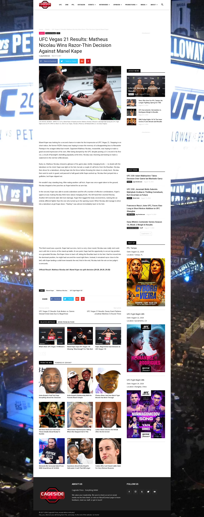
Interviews (103, 5)
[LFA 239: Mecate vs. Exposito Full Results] (146, 86)
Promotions (130, 5)
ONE (66, 5)
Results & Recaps (50, 33)
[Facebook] (129, 491)
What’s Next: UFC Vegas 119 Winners (51, 347)
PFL (73, 5)
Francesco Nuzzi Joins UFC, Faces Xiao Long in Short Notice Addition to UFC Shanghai (144, 208)
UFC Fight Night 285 (135, 314)
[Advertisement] (102, 17)
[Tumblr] (142, 491)
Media (143, 5)
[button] (162, 3)
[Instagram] (135, 491)
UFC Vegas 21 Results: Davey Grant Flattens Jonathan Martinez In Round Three (104, 312)
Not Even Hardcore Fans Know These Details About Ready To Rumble (49, 432)
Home (41, 29)
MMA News (71, 343)
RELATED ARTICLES (47, 322)
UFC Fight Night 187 (76, 290)
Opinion (116, 5)
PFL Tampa (132, 248)
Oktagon (81, 5)
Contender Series (133, 228)
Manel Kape (50, 290)
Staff (136, 94)
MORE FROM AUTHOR (66, 322)
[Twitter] (148, 491)
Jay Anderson (45, 56)
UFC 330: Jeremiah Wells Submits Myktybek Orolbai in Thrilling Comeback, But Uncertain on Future (145, 192)
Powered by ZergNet (63, 363)
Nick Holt (136, 198)
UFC (60, 5)
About (153, 5)
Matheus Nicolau (61, 290)
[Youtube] (154, 491)
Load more (145, 234)
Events (91, 5)
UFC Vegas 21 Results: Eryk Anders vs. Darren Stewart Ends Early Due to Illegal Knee (56, 312)
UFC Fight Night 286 (135, 380)
